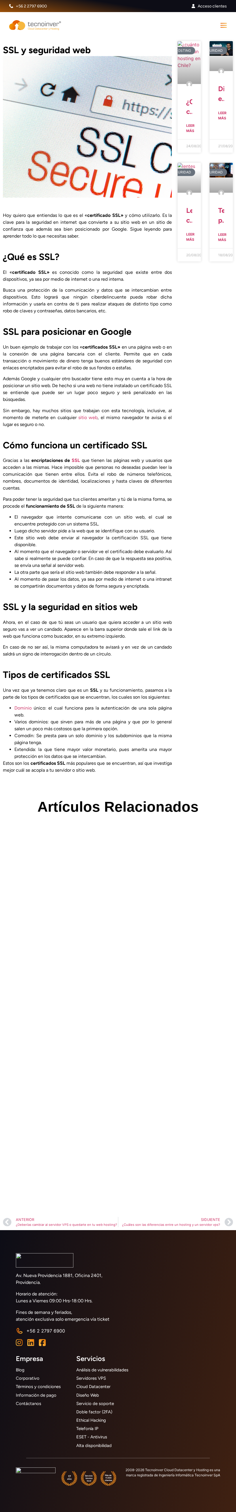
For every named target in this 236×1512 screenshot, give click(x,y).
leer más (190, 128)
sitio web (88, 417)
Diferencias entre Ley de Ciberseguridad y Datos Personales (221, 94)
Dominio (23, 708)
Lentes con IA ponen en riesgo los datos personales (189, 215)
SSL (76, 460)
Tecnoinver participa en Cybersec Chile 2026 (221, 215)
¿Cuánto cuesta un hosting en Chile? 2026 (189, 107)
